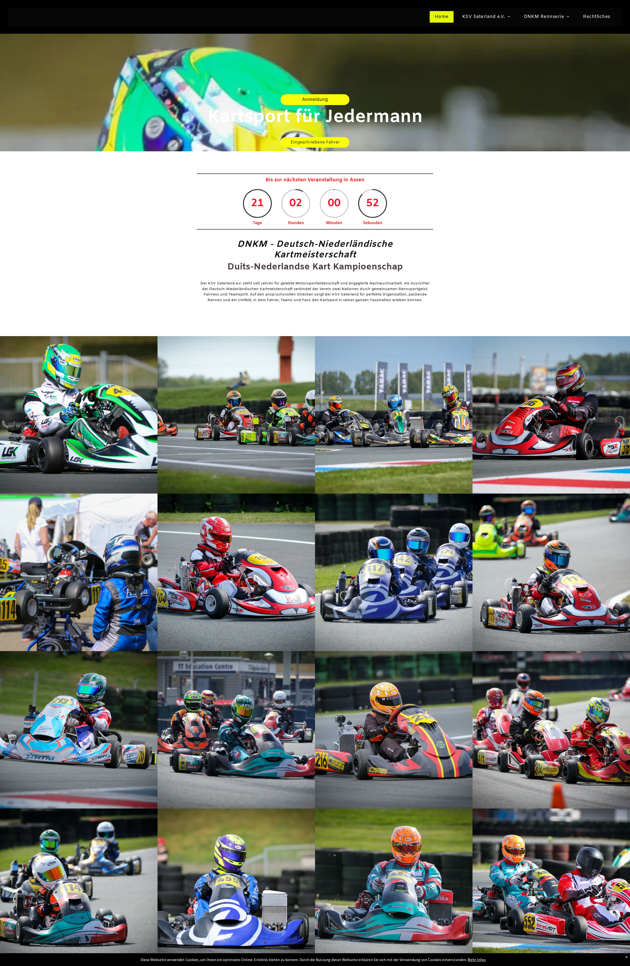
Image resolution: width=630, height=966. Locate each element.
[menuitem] (443, 17)
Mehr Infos (477, 959)
